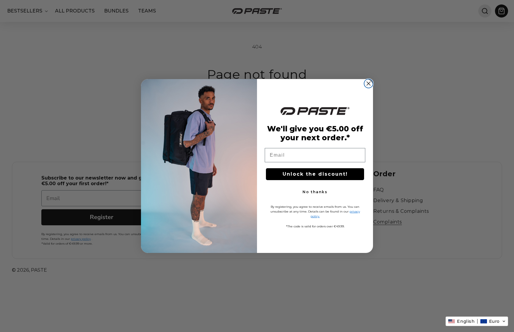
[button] (477, 321)
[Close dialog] (368, 83)
